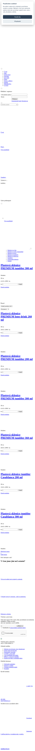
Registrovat (25, 101)
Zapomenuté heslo (16, 101)
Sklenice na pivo (11, 253)
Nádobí (9, 261)
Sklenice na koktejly (12, 255)
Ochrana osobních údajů (10, 667)
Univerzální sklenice (12, 259)
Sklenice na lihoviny (12, 256)
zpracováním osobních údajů (17, 627)
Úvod (2, 132)
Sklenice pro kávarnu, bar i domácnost (14, 649)
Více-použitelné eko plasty (11, 655)
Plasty (2, 147)
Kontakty (6, 668)
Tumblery (3, 177)
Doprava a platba (8, 665)
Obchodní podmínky (9, 664)
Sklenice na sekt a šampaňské (15, 251)
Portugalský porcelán (9, 652)
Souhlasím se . (14, 627)
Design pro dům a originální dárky (13, 658)
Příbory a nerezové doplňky (11, 656)
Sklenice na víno (11, 250)
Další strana (4, 554)
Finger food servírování (10, 650)
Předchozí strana (5, 551)
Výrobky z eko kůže (9, 653)
